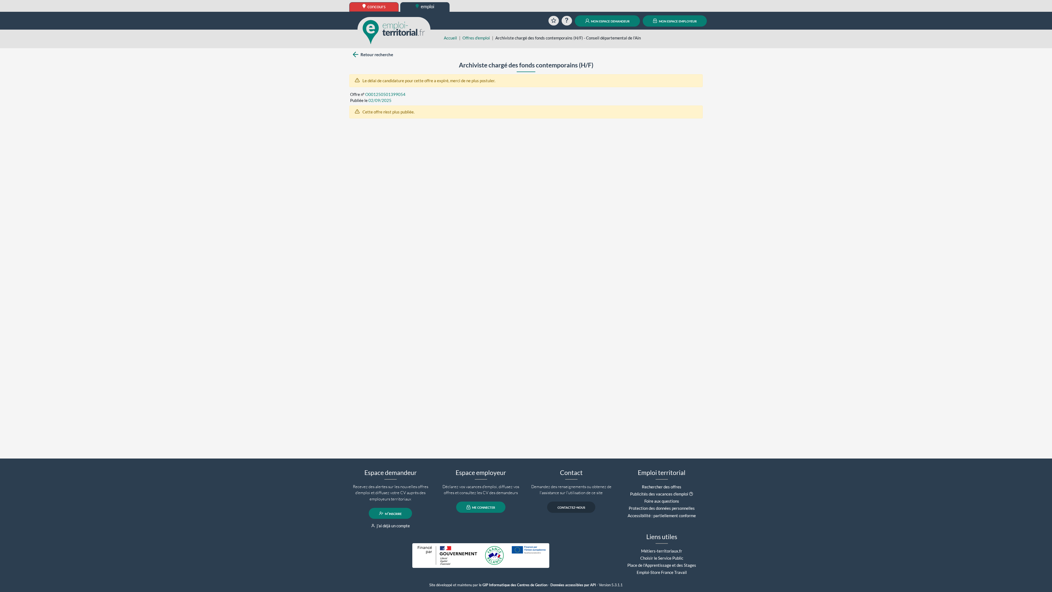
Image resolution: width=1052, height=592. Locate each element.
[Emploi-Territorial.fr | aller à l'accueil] (393, 31)
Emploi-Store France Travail (662, 572)
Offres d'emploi (476, 37)
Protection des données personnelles (662, 508)
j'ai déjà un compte (393, 525)
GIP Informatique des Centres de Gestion (514, 585)
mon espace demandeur (610, 20)
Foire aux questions (661, 501)
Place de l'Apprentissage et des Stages (661, 565)
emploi (427, 6)
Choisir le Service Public (661, 558)
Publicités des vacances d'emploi (659, 493)
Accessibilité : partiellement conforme (662, 515)
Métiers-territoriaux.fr (661, 550)
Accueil (450, 37)
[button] (691, 493)
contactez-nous (571, 507)
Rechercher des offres (661, 486)
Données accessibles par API (573, 585)
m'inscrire (393, 513)
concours (376, 6)
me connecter (483, 507)
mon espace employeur (677, 20)
